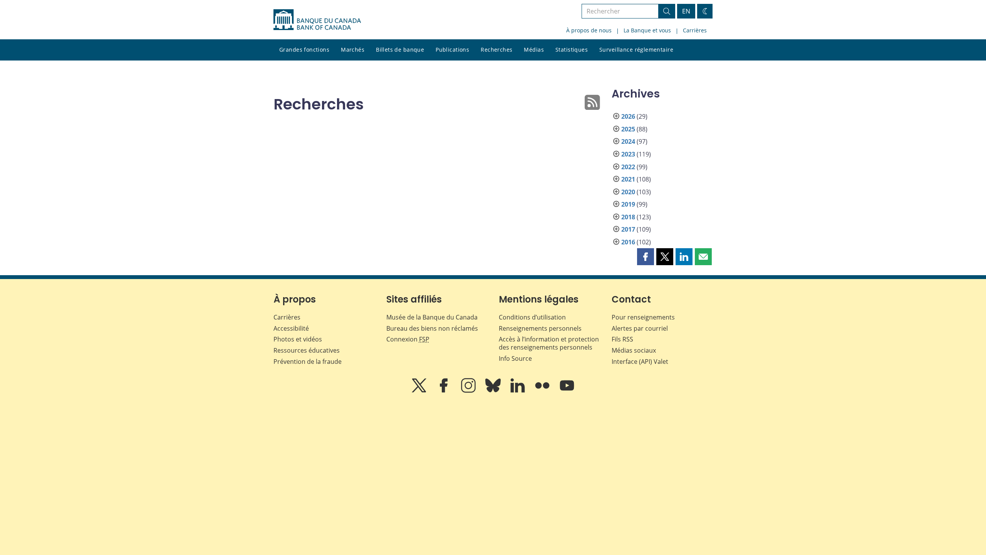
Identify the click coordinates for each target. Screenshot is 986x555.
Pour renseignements (643, 317)
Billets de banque (400, 49)
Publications (452, 49)
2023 (628, 154)
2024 (628, 141)
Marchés (352, 49)
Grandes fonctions (304, 49)
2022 (628, 167)
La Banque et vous (647, 30)
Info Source (515, 358)
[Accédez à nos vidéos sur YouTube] (567, 391)
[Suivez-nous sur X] (419, 391)
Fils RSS (622, 339)
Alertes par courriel (640, 328)
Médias (534, 49)
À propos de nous (589, 30)
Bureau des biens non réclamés (432, 328)
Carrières (695, 30)
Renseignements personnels (540, 328)
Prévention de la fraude (307, 361)
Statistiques (571, 49)
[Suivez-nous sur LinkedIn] (518, 391)
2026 (628, 116)
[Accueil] (317, 19)
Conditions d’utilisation (532, 317)
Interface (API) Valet (640, 361)
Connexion (407, 339)
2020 (628, 192)
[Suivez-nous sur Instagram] (469, 391)
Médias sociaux (634, 350)
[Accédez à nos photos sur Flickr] (543, 391)
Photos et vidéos (297, 339)
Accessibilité (291, 328)
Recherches (496, 49)
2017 (628, 229)
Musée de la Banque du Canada (432, 317)
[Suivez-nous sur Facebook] (444, 391)
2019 (628, 204)
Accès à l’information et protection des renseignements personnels (549, 343)
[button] (645, 256)
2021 (628, 179)
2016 (628, 242)
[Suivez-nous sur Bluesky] (493, 391)
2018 (628, 217)
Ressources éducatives (306, 350)
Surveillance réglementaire (636, 49)
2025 (628, 129)
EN (686, 11)
